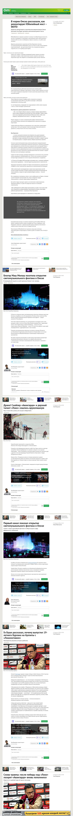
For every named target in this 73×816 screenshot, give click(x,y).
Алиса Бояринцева (57, 23)
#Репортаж (27, 33)
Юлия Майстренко (57, 524)
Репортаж (55, 24)
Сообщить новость (17, 238)
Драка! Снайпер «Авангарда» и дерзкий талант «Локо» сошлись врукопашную (21, 729)
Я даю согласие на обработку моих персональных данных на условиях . (24, 258)
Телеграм (46, 238)
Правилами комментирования (25, 383)
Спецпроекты (23, 13)
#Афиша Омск (10, 282)
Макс (39, 238)
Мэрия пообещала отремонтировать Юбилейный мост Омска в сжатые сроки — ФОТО (22, 81)
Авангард (17, 674)
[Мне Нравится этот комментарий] (42, 391)
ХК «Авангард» (41, 16)
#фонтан (5, 282)
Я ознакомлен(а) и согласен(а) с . (20, 383)
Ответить (47, 391)
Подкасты (11, 13)
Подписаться (44, 73)
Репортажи (16, 13)
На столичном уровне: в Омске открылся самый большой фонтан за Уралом (21, 353)
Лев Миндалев (56, 277)
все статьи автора (14, 244)
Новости (5, 13)
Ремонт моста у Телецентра (21, 16)
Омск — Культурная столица (52, 16)
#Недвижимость (14, 33)
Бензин (29, 16)
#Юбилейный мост (21, 33)
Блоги (29, 13)
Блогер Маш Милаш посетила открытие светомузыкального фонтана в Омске (20, 587)
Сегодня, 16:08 (14, 391)
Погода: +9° (60, 10)
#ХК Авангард (6, 412)
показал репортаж (32, 562)
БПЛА (35, 16)
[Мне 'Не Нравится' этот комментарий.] (45, 391)
